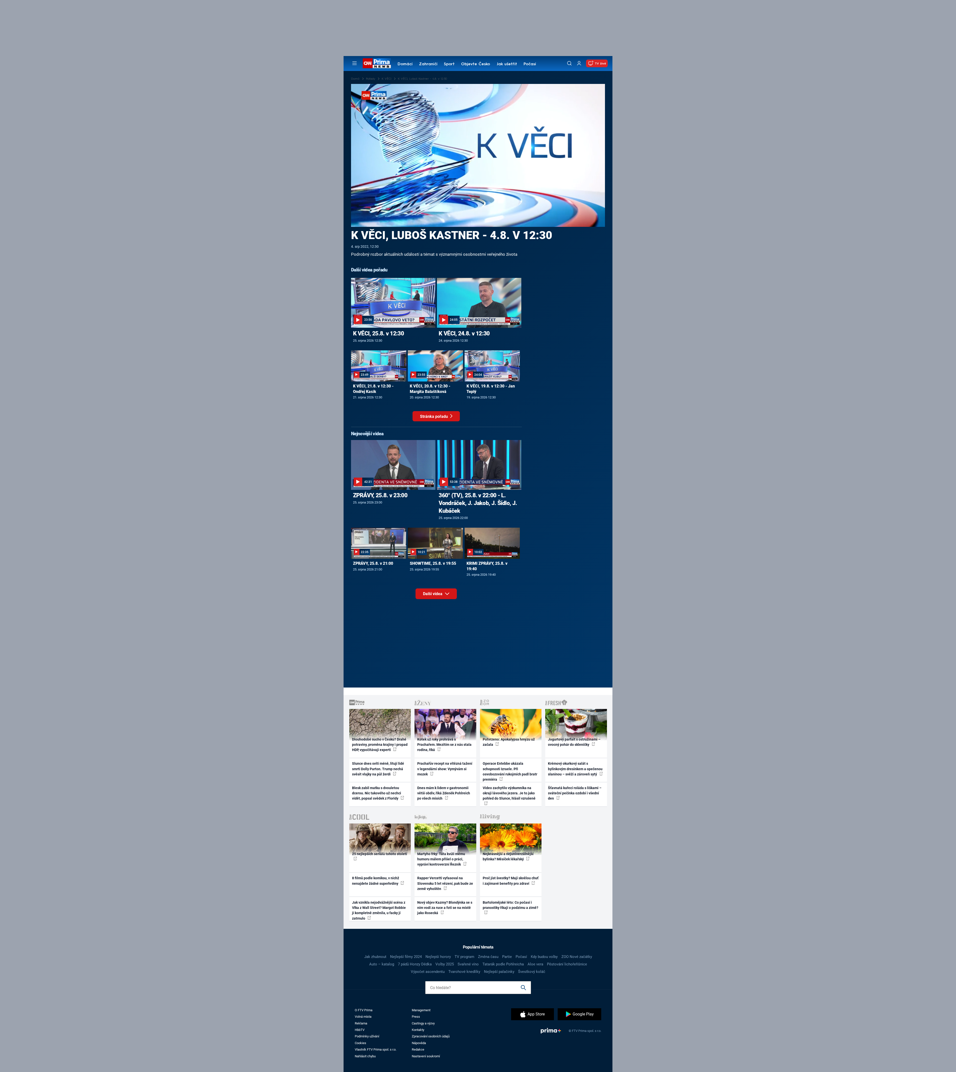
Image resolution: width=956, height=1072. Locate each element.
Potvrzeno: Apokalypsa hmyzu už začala (509, 742)
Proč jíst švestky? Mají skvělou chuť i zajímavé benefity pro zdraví (510, 880)
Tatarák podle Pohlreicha (503, 964)
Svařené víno (468, 964)
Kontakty (418, 1030)
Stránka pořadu (434, 416)
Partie (507, 956)
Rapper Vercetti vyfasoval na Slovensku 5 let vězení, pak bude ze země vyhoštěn (445, 883)
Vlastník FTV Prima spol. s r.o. (375, 1049)
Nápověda (419, 1043)
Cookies (360, 1043)
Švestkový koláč (531, 971)
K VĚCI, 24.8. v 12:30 (464, 333)
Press (416, 1016)
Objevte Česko (475, 64)
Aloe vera (535, 964)
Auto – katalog (381, 964)
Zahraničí (428, 64)
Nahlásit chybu (365, 1056)
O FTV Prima (363, 1010)
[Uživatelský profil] (579, 63)
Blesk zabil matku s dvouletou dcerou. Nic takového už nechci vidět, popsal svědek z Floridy (376, 793)
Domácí (405, 64)
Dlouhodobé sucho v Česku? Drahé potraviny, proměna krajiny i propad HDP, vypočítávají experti (380, 744)
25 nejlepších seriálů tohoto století (379, 854)
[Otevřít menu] (354, 63)
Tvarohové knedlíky (464, 971)
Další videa (433, 593)
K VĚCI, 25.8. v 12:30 (378, 333)
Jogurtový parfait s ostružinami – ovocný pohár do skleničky (574, 742)
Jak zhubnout (375, 956)
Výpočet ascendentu (428, 971)
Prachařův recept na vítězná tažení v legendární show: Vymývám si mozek (444, 768)
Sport (449, 64)
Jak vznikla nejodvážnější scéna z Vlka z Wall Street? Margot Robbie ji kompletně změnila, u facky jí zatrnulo (379, 910)
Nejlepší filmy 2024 (406, 956)
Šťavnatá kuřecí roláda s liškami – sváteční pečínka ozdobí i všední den (574, 793)
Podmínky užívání (367, 1036)
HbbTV (359, 1030)
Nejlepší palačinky (499, 971)
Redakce (418, 1049)
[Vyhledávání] (569, 63)
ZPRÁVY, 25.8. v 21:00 (373, 563)
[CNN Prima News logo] (377, 63)
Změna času (488, 956)
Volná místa (363, 1016)
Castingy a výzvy (423, 1023)
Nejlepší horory (438, 956)
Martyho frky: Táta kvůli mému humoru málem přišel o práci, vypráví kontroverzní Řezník (441, 859)
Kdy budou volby (544, 956)
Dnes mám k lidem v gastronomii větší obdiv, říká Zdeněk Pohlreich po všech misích (443, 793)
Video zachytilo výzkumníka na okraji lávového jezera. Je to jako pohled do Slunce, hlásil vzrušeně (509, 793)
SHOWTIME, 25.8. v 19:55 (433, 563)
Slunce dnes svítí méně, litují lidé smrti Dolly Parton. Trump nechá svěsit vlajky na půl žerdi (378, 768)
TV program (464, 956)
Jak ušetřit (507, 64)
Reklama (361, 1023)
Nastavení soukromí (426, 1056)
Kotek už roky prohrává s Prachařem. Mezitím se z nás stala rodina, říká (444, 744)
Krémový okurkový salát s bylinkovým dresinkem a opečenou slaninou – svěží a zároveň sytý (575, 768)
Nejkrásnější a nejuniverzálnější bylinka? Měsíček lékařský (508, 856)
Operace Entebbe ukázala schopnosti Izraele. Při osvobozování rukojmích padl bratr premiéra (510, 771)
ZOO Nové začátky (576, 956)
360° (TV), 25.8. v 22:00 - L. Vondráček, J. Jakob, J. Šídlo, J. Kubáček (478, 503)
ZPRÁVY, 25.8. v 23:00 (380, 495)
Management (421, 1010)
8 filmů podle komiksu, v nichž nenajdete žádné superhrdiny (375, 880)
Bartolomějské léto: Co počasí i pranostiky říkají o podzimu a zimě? (510, 905)
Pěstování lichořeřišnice (567, 964)
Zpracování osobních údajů (431, 1036)
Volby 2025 (444, 964)
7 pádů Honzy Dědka (415, 964)
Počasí (530, 64)
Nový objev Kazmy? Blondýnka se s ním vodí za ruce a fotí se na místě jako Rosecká (444, 907)
